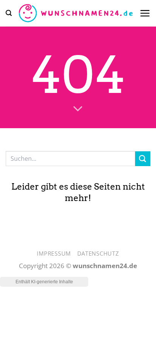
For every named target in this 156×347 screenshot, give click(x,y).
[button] (9, 13)
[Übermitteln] (142, 158)
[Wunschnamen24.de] (75, 13)
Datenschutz (98, 253)
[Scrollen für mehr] (78, 109)
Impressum (54, 253)
